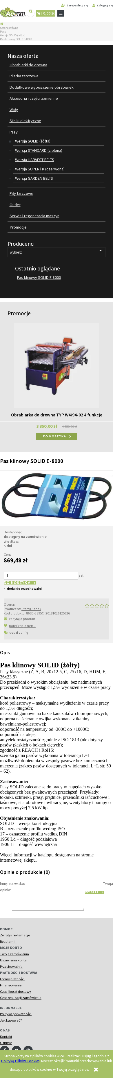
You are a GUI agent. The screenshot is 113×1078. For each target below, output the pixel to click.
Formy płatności (12, 979)
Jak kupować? (11, 1020)
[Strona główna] (13, 12)
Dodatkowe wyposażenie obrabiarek (42, 87)
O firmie (6, 1042)
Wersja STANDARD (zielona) (38, 150)
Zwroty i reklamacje (15, 935)
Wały (14, 109)
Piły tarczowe (21, 193)
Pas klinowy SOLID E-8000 (39, 277)
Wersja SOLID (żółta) (12, 35)
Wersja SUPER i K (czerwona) (40, 169)
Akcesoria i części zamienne (34, 98)
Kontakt (6, 1036)
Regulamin (8, 941)
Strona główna (9, 28)
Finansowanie (10, 985)
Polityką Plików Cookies (20, 1061)
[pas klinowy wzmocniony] (56, 495)
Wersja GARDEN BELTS (34, 178)
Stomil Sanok (31, 609)
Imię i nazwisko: (12, 883)
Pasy (3, 31)
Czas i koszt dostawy (15, 991)
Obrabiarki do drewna (28, 64)
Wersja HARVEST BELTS (34, 159)
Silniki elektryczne (25, 120)
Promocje (18, 227)
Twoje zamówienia (14, 954)
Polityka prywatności (16, 1014)
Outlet (15, 204)
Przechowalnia (11, 966)
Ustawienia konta (13, 960)
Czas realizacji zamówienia (20, 997)
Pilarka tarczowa (24, 76)
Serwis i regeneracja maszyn (34, 215)
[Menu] (60, 13)
